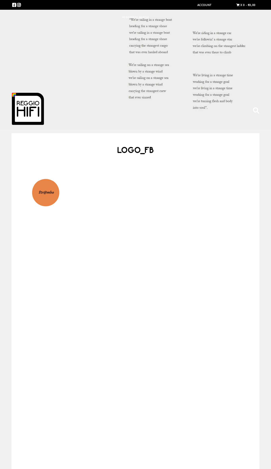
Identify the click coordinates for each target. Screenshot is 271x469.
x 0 (247, 5)
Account (204, 5)
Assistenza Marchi (135, 17)
